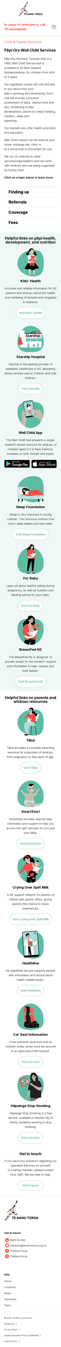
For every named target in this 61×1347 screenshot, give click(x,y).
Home (7, 1281)
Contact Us (9, 1324)
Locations (10, 1287)
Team (7, 1305)
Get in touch (30, 1185)
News (7, 1293)
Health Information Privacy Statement (21, 1335)
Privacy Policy (10, 1329)
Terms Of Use (10, 1341)
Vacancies (10, 1299)
